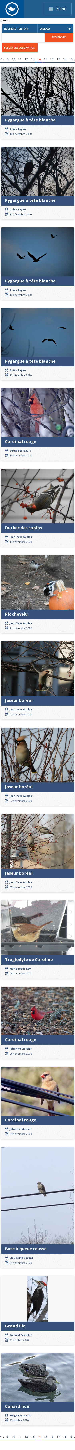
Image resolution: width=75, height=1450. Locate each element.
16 (51, 59)
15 (45, 59)
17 (58, 59)
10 (13, 59)
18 (64, 59)
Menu (61, 9)
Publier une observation (19, 47)
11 (19, 59)
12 (26, 59)
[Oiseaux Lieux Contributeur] (55, 28)
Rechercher (59, 37)
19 (71, 59)
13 (32, 59)
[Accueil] (12, 9)
